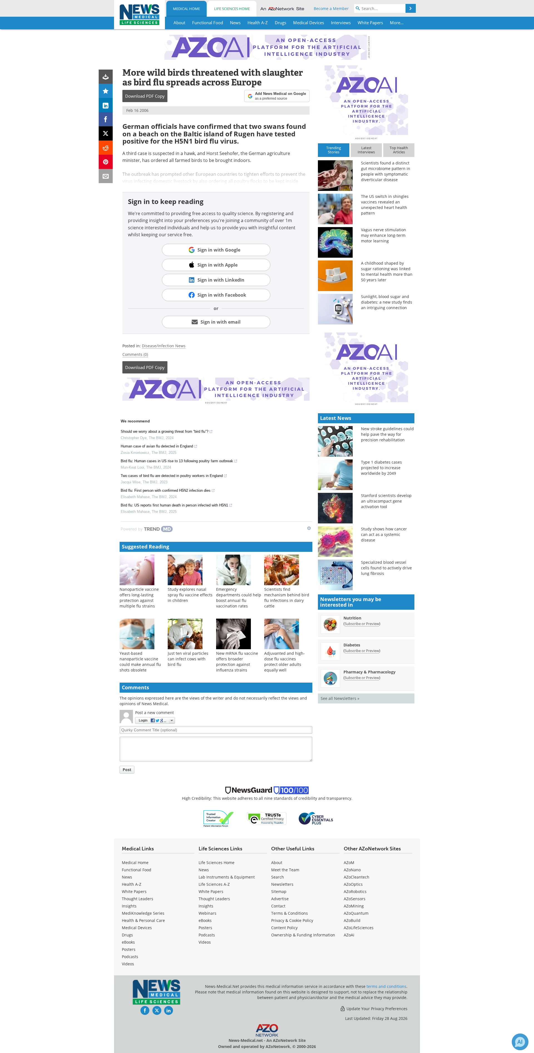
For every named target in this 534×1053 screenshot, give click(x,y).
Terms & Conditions (289, 913)
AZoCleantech (356, 877)
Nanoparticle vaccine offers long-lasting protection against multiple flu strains (139, 598)
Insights (129, 906)
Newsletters (282, 884)
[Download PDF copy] (106, 77)
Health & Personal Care (143, 920)
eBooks (128, 942)
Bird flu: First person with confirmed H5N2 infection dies (166, 490)
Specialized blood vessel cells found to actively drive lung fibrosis (386, 568)
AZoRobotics (355, 891)
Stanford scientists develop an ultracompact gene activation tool (386, 501)
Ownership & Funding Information (303, 935)
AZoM (349, 862)
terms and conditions (386, 986)
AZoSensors (354, 898)
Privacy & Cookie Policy (292, 920)
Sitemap (278, 891)
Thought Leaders (137, 898)
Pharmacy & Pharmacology (369, 672)
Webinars (207, 913)
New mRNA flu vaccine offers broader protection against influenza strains (237, 662)
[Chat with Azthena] (520, 1042)
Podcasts (130, 956)
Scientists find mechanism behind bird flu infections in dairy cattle (286, 598)
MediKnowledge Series (143, 913)
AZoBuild (352, 920)
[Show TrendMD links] (309, 528)
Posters (128, 949)
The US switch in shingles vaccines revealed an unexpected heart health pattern (385, 205)
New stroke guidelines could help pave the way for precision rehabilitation (387, 434)
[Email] (106, 176)
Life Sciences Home (232, 8)
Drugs (127, 935)
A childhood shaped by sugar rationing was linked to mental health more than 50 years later (386, 271)
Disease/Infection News (164, 345)
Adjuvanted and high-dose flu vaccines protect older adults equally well (284, 662)
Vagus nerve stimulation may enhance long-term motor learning (383, 235)
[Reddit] (106, 148)
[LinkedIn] (106, 105)
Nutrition (352, 618)
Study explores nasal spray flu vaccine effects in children (190, 595)
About (276, 862)
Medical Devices (137, 927)
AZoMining (354, 906)
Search (277, 877)
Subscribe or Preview (362, 623)
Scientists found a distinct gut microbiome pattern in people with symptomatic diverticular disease (385, 171)
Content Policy (284, 927)
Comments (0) (135, 354)
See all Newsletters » (340, 698)
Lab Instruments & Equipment (227, 877)
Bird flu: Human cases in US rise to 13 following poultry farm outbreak (177, 461)
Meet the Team (285, 869)
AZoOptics (353, 884)
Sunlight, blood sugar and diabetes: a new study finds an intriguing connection (386, 302)
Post (127, 769)
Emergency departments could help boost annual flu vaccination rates (238, 598)
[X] (106, 133)
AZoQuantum (356, 913)
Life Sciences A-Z (214, 884)
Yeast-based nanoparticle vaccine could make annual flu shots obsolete (140, 662)
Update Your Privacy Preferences (376, 1008)
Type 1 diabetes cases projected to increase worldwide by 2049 (381, 467)
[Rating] (106, 91)
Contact (278, 906)
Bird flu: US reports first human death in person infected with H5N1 (174, 505)
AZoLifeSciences (359, 927)
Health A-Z (131, 884)
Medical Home (186, 8)
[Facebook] (106, 119)
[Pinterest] (106, 162)
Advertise (280, 898)
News (127, 877)
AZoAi (349, 935)
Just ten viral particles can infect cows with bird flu (188, 659)
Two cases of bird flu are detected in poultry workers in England (172, 476)
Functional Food (136, 869)
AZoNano (352, 869)
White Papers (134, 891)
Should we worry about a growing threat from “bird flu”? (164, 431)
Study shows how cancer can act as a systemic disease (384, 534)
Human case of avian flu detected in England (157, 446)
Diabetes (351, 645)
